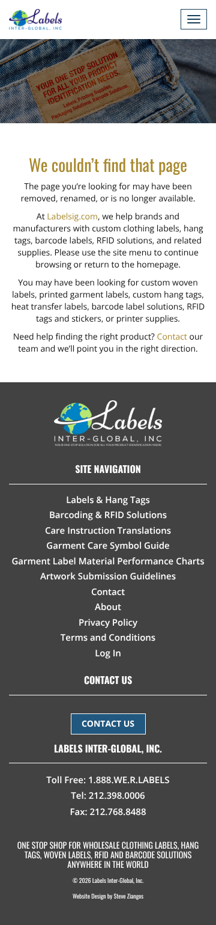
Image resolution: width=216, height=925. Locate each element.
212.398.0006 (117, 796)
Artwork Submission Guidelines (108, 576)
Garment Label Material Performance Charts (107, 561)
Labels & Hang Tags (108, 500)
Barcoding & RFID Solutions (108, 515)
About (108, 607)
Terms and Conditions (108, 638)
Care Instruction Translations (108, 531)
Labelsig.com (72, 216)
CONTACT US (108, 724)
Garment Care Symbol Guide (107, 546)
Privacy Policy (108, 623)
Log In (108, 653)
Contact (172, 337)
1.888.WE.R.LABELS (129, 780)
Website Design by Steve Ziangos (108, 895)
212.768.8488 (117, 812)
